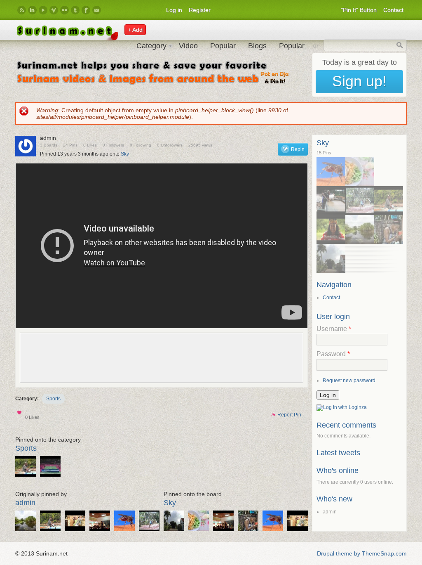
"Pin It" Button (359, 10)
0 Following (140, 145)
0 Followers (113, 145)
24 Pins (70, 145)
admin (25, 503)
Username (333, 328)
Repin (298, 149)
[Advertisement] (161, 357)
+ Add (135, 29)
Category (151, 46)
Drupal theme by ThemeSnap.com (362, 553)
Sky (125, 154)
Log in (174, 10)
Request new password (349, 380)
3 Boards (48, 145)
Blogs (257, 46)
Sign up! (359, 81)
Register (200, 10)
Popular (223, 46)
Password (333, 353)
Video (188, 46)
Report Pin (285, 415)
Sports (53, 399)
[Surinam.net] (66, 38)
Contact (393, 10)
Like (20, 414)
